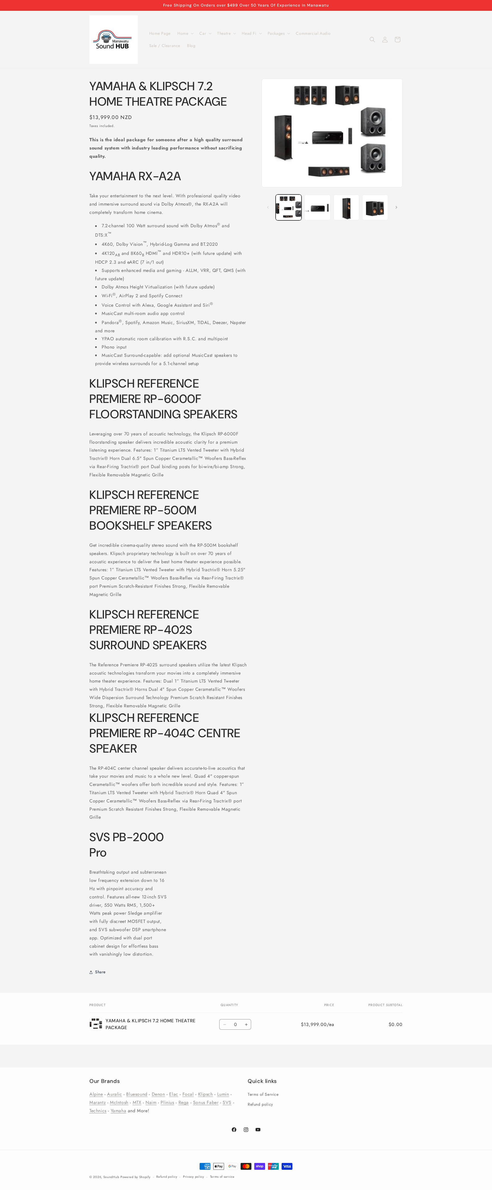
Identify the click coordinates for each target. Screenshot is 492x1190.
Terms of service (222, 1176)
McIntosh (119, 1102)
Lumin (223, 1094)
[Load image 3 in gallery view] (346, 207)
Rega (184, 1102)
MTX (137, 1102)
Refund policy (260, 1104)
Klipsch (205, 1094)
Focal (188, 1094)
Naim (150, 1102)
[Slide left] (268, 207)
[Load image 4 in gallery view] (375, 207)
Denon (158, 1094)
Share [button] (100, 972)
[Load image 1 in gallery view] (289, 207)
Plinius (167, 1102)
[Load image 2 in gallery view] (317, 207)
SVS (227, 1102)
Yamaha (118, 1110)
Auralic (114, 1094)
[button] (185, 33)
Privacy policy (193, 1176)
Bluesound (136, 1094)
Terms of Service (263, 1094)
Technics (97, 1110)
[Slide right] (396, 207)
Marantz (97, 1102)
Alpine (96, 1094)
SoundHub (111, 1177)
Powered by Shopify (135, 1177)
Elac (173, 1094)
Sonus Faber (206, 1102)
